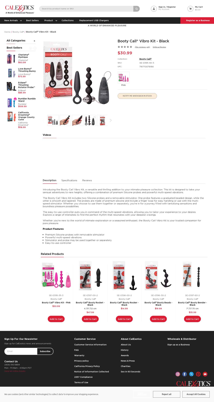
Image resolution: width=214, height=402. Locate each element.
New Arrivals (11, 20)
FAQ (76, 350)
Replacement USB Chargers (94, 20)
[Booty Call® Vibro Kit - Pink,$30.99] (56, 275)
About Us (126, 344)
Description (49, 180)
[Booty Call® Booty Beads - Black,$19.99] (158, 275)
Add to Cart (56, 319)
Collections (68, 20)
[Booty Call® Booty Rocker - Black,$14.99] (124, 275)
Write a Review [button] (159, 47)
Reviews (87, 180)
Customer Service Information (90, 344)
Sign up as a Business (178, 344)
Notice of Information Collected (91, 371)
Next (34, 48)
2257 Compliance (83, 377)
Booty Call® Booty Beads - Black (158, 303)
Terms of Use (81, 382)
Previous (30, 48)
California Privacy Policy (87, 366)
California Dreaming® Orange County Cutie (26, 116)
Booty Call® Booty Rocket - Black (90, 303)
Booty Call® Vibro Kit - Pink (56, 302)
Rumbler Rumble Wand (27, 100)
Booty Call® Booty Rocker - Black (124, 303)
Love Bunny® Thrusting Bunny (27, 70)
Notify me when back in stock (137, 96)
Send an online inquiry (14, 371)
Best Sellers (32, 20)
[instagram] (177, 374)
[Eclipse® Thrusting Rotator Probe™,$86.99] (12, 86)
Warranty (79, 355)
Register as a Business (198, 20)
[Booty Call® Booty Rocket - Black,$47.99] (90, 275)
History (124, 350)
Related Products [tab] (52, 253)
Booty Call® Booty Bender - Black (192, 303)
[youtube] (205, 374)
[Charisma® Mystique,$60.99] (12, 59)
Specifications (69, 180)
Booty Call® (145, 59)
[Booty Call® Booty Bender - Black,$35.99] (192, 275)
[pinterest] (198, 374)
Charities (125, 366)
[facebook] (184, 374)
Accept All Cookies (196, 394)
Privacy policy (81, 361)
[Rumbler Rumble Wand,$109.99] (12, 103)
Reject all (166, 394)
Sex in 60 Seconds (130, 371)
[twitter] (191, 374)
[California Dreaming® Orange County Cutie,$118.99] (12, 116)
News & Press (128, 361)
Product (48, 20)
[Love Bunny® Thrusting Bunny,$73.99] (12, 73)
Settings (142, 394)
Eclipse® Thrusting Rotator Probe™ (26, 84)
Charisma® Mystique (23, 56)
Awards (125, 355)
